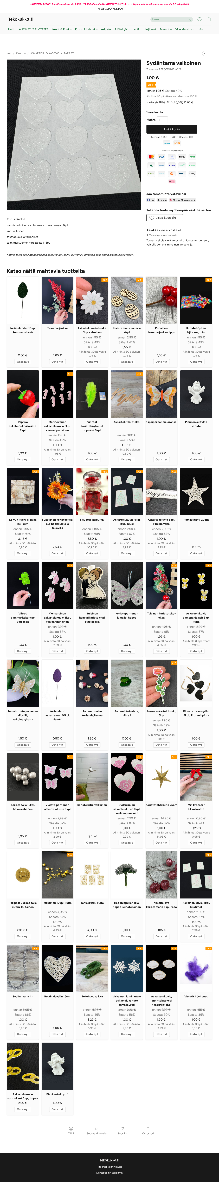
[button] (110, 9)
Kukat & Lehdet (85, 29)
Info (200, 29)
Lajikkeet (150, 29)
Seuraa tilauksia (97, 1133)
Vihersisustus (184, 29)
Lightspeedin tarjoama (109, 1172)
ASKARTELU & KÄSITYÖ (44, 53)
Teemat (165, 29)
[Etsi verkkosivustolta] (189, 19)
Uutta (12, 29)
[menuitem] (204, 53)
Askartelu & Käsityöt (115, 29)
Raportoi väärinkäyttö (109, 1166)
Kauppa (21, 53)
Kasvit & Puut (60, 29)
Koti (137, 29)
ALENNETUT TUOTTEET (33, 29)
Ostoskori (148, 1133)
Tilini (71, 1133)
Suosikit (122, 1133)
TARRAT (69, 53)
